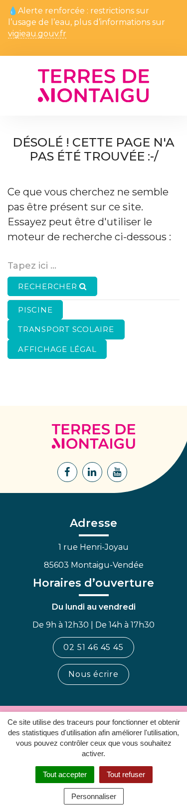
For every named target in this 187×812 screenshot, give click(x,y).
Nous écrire (93, 674)
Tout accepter (65, 774)
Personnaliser (93, 796)
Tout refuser (126, 774)
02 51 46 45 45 (93, 647)
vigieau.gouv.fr (37, 34)
